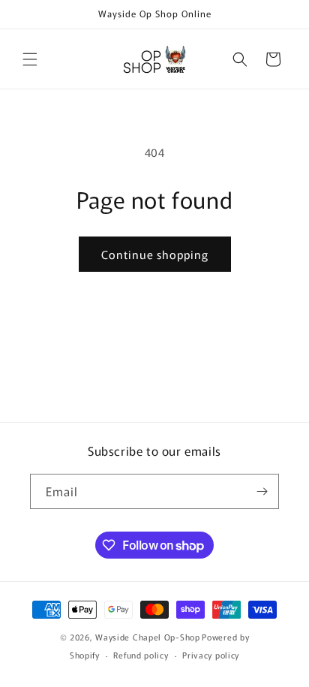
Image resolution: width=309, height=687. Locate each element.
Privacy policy (210, 655)
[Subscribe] (261, 491)
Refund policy (140, 655)
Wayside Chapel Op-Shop (147, 637)
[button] (30, 59)
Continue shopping (154, 254)
